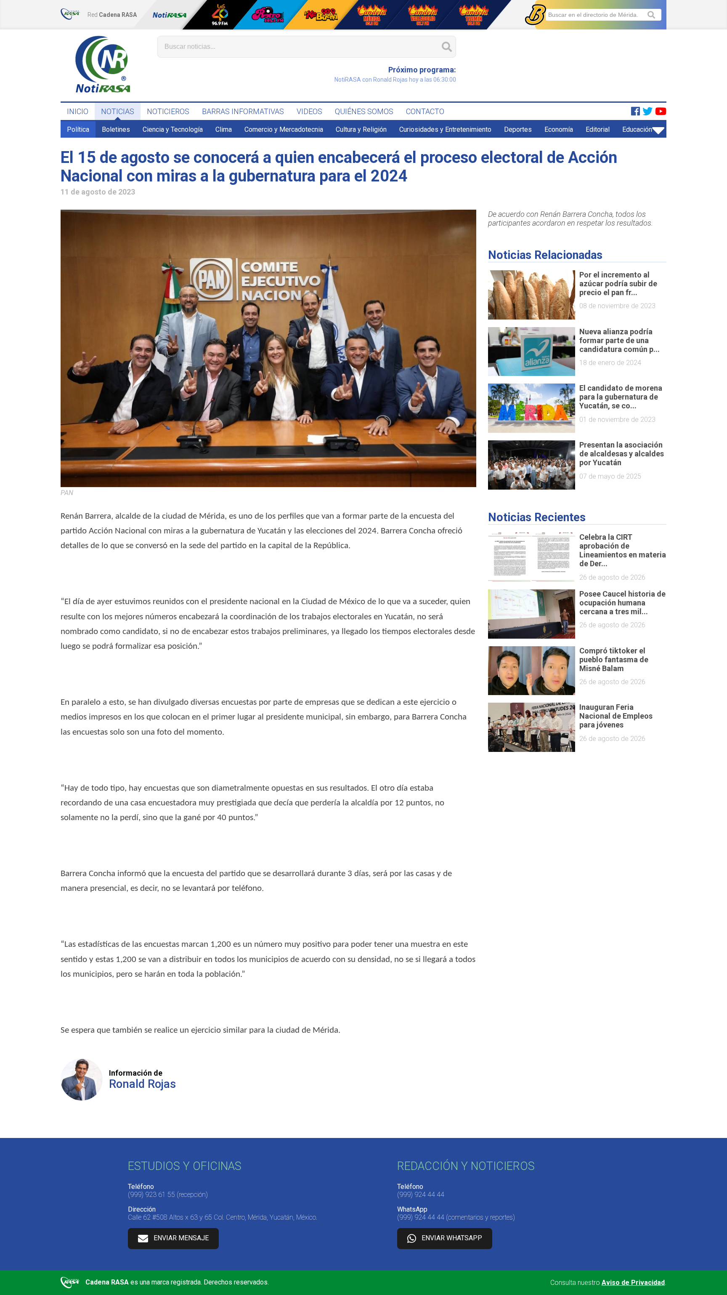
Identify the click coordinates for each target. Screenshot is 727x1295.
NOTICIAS (117, 111)
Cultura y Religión (361, 129)
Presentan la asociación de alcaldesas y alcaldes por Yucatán (621, 453)
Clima (223, 129)
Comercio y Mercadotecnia (283, 129)
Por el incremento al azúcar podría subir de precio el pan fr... (618, 283)
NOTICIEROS (168, 111)
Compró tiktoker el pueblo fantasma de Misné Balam (613, 659)
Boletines (116, 129)
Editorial (598, 129)
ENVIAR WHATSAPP (452, 1238)
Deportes (518, 129)
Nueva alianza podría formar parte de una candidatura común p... (619, 340)
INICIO (77, 111)
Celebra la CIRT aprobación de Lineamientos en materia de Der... (622, 550)
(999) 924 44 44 (420, 1195)
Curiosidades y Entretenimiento (445, 129)
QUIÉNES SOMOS (364, 111)
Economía (558, 129)
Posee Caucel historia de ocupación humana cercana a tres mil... (622, 602)
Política (78, 129)
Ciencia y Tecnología (173, 129)
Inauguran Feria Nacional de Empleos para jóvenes (616, 716)
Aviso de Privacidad (633, 1283)
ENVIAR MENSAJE (181, 1238)
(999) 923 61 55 (151, 1195)
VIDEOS (309, 111)
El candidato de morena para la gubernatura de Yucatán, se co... (620, 397)
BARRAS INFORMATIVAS (243, 111)
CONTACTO (425, 111)
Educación (637, 129)
